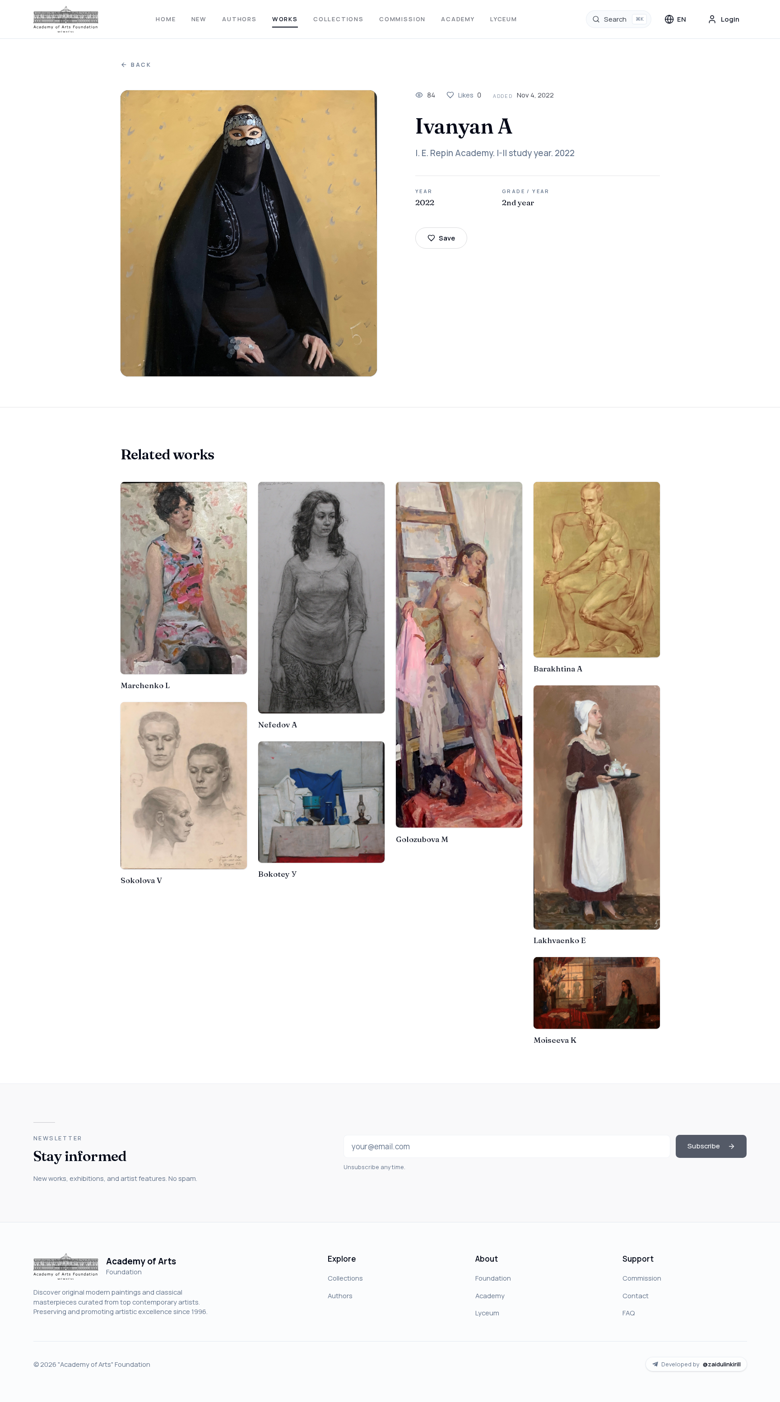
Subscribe (703, 1145)
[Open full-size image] (249, 233)
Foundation (493, 1277)
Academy (458, 19)
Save (447, 237)
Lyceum (503, 19)
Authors (239, 19)
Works (285, 19)
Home (166, 19)
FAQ (628, 1312)
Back (141, 65)
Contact (635, 1295)
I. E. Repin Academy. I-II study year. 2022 (495, 153)
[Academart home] (66, 19)
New (199, 19)
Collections (338, 19)
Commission (402, 19)
